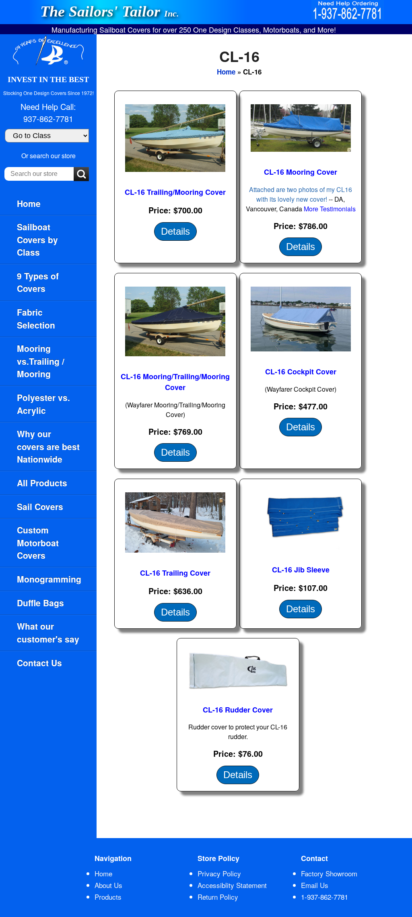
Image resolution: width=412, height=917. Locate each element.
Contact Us (39, 663)
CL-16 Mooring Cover (300, 172)
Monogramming (49, 579)
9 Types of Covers (38, 282)
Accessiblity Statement (232, 885)
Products (108, 897)
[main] (254, 436)
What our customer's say (48, 632)
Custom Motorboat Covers (38, 542)
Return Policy (218, 897)
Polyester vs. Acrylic (43, 403)
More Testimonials (330, 208)
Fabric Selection (36, 318)
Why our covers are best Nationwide (48, 446)
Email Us (314, 885)
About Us (108, 885)
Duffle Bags (40, 603)
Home (29, 203)
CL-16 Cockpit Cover (300, 371)
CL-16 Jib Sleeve (301, 569)
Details (175, 231)
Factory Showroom (329, 873)
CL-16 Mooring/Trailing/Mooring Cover (175, 381)
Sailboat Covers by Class (37, 239)
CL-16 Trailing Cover (175, 573)
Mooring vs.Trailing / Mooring (40, 361)
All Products (42, 483)
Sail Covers (40, 506)
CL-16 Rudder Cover (238, 709)
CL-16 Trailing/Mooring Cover (175, 192)
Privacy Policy (219, 873)
